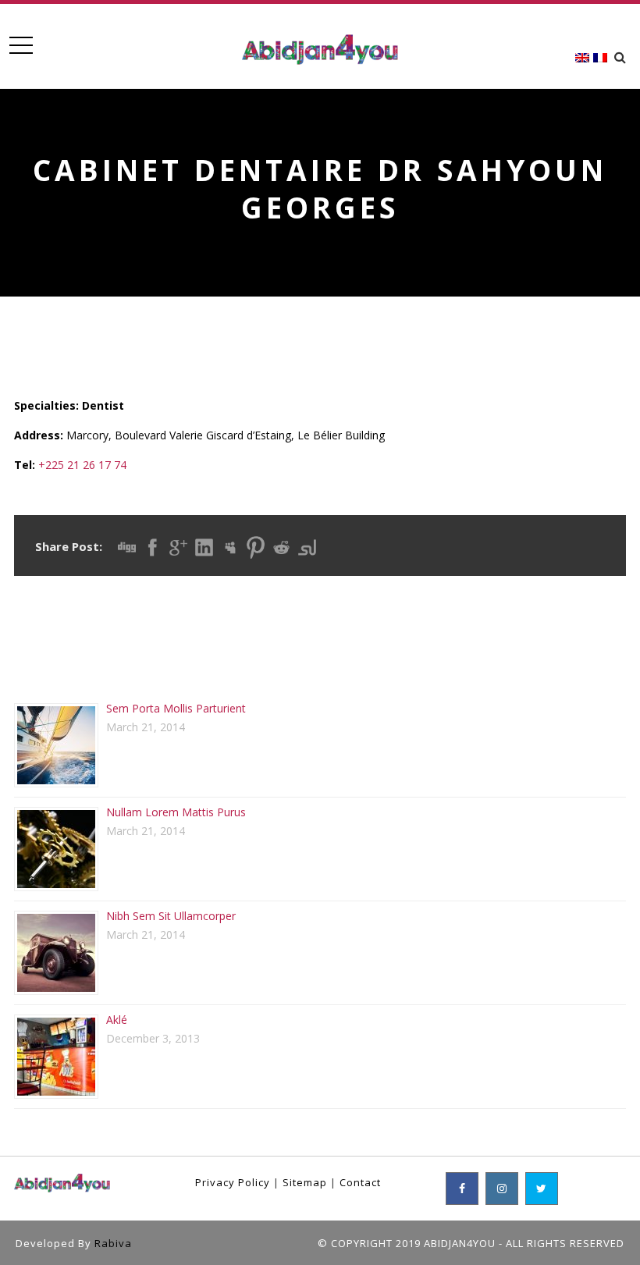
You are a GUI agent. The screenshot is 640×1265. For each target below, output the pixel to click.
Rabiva (113, 1243)
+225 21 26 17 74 (82, 464)
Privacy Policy (232, 1182)
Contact (360, 1182)
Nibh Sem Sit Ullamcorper (171, 915)
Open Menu (20, 45)
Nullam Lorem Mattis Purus (176, 812)
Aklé (116, 1019)
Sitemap (305, 1182)
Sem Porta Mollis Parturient (176, 708)
